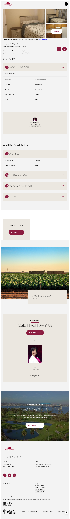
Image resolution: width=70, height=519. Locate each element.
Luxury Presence (34, 511)
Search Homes (39, 486)
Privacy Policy (62, 511)
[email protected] (43, 39)
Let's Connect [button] (39, 491)
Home (36, 484)
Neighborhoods (40, 489)
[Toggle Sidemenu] (66, 4)
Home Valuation (40, 488)
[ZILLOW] (14, 475)
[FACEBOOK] (4, 475)
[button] (35, 425)
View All (56, 31)
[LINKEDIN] (9, 475)
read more (35, 298)
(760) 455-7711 (35, 124)
